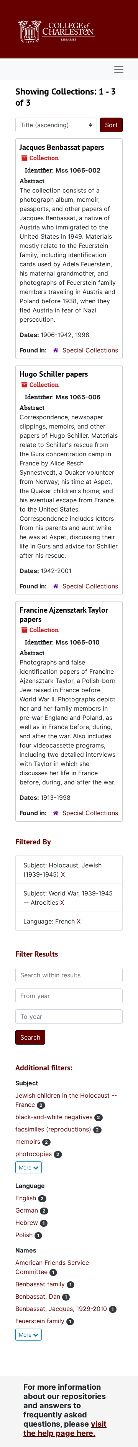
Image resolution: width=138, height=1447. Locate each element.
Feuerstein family (40, 1321)
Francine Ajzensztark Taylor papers (64, 614)
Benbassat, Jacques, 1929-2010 (62, 1308)
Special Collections (90, 350)
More (26, 1167)
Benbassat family (41, 1284)
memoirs (28, 1141)
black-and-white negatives (54, 1117)
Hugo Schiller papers (54, 374)
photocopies (34, 1154)
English (26, 1198)
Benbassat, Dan (38, 1296)
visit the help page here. (65, 1428)
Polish (24, 1235)
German (27, 1210)
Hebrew (27, 1222)
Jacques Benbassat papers (62, 147)
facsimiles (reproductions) (54, 1129)
